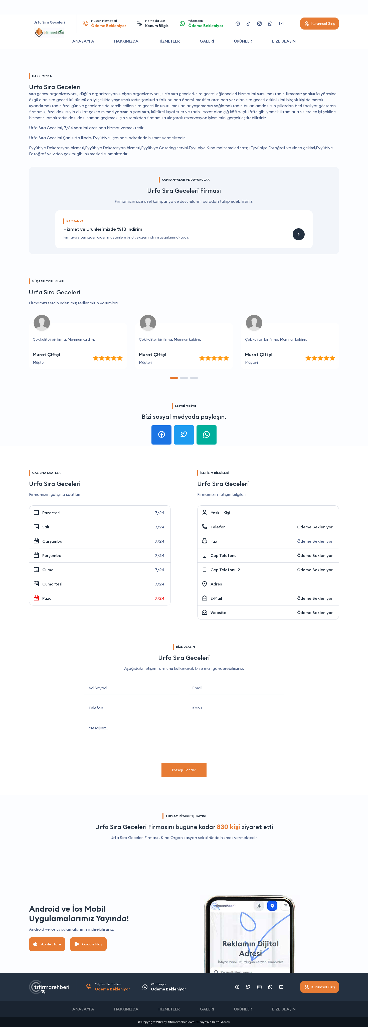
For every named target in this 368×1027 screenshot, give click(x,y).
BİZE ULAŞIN (284, 41)
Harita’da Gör (157, 23)
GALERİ (207, 41)
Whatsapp (205, 23)
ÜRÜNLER (243, 41)
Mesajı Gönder (184, 770)
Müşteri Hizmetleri (108, 23)
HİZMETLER (169, 41)
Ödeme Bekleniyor (315, 526)
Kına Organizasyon (179, 837)
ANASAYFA (83, 41)
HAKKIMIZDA (126, 41)
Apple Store (51, 944)
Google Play (92, 944)
